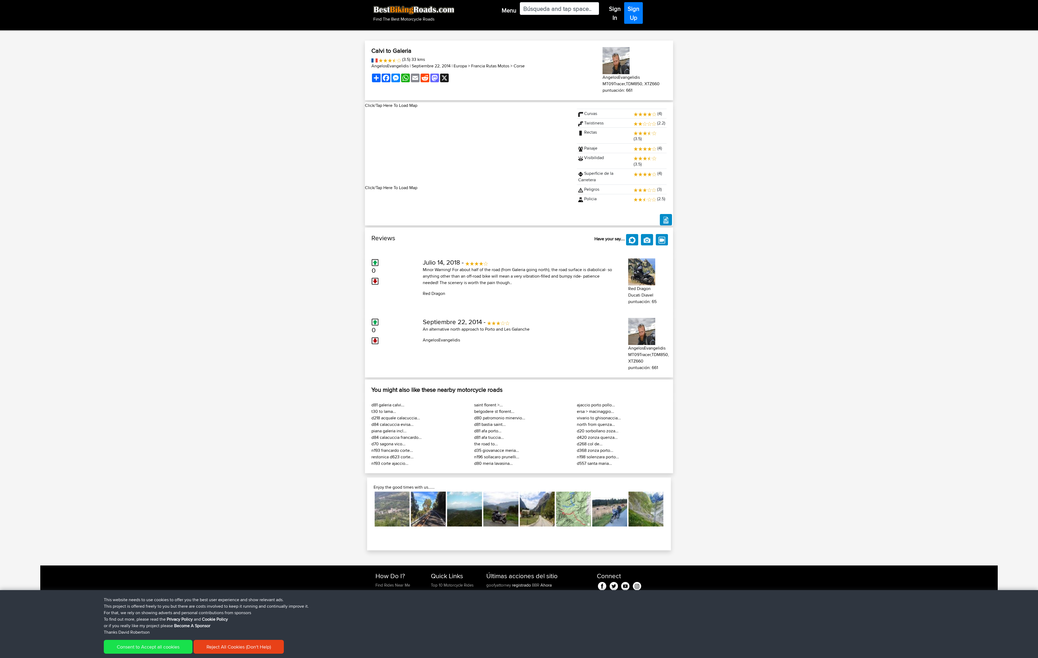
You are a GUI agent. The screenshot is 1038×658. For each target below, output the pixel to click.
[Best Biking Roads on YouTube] (625, 585)
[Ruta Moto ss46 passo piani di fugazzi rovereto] (392, 509)
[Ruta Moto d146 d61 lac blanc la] (609, 509)
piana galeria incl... (389, 431)
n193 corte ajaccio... (389, 463)
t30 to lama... (383, 411)
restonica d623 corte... (392, 457)
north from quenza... (596, 424)
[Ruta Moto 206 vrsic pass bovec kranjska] (537, 509)
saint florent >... (488, 405)
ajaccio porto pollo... (596, 405)
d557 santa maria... (594, 463)
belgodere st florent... (494, 411)
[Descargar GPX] (666, 219)
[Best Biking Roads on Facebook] (602, 585)
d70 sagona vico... (388, 444)
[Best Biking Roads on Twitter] (613, 585)
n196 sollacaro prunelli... (496, 457)
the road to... (486, 444)
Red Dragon (434, 293)
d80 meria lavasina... (493, 463)
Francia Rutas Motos (490, 66)
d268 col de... (590, 444)
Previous (366, 509)
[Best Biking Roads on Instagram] (637, 585)
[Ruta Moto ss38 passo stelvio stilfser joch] (645, 509)
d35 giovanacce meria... (496, 450)
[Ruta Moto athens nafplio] (464, 509)
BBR (535, 585)
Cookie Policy (215, 619)
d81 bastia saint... (490, 424)
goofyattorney (499, 585)
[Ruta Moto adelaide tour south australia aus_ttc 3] (428, 509)
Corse (519, 66)
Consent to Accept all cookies (148, 646)
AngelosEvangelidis (390, 66)
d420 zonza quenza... (597, 437)
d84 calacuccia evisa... (392, 424)
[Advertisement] (467, 147)
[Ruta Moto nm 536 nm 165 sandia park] (573, 509)
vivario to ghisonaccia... (599, 418)
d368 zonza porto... (595, 450)
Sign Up (633, 13)
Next (671, 509)
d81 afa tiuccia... (489, 437)
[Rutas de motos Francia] (374, 59)
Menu (509, 10)
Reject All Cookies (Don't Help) (239, 646)
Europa (460, 66)
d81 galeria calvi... (387, 405)
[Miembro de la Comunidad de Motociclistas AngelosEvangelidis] (616, 60)
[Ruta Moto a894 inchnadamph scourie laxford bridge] (500, 509)
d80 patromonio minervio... (499, 418)
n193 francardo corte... (392, 450)
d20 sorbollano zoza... (597, 431)
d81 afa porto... (487, 431)
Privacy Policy (180, 619)
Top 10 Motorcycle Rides (452, 585)
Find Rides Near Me (392, 585)
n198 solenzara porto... (598, 457)
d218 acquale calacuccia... (395, 418)
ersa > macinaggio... (595, 411)
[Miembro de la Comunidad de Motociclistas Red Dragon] (641, 271)
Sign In (615, 13)
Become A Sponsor (192, 626)
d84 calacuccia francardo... (396, 437)
